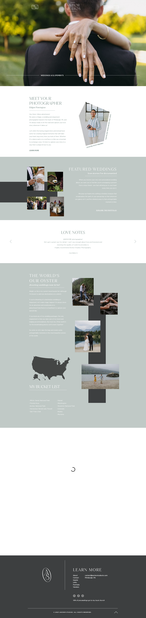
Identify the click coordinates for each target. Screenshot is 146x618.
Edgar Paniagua (37, 107)
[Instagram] (82, 595)
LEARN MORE (34, 150)
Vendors (76, 587)
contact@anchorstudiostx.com (96, 575)
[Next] (132, 41)
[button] (35, 7)
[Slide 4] (74, 260)
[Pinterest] (74, 595)
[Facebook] (78, 595)
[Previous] (14, 41)
